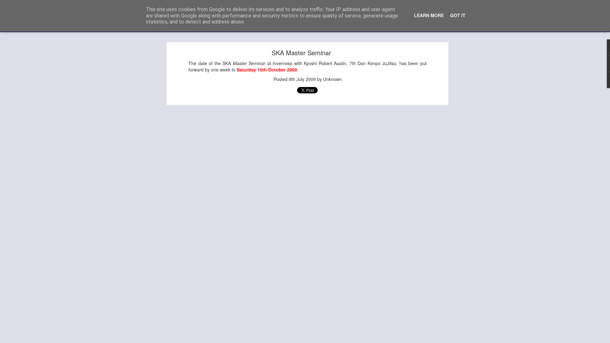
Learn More (429, 15)
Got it (457, 15)
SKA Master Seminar (301, 52)
